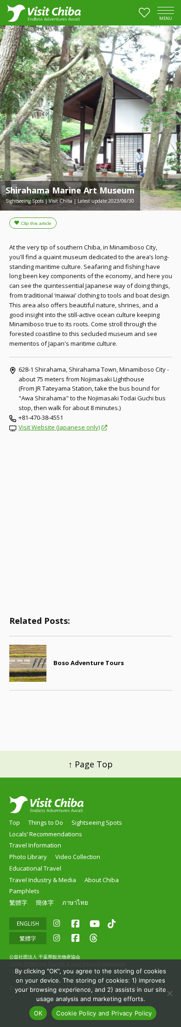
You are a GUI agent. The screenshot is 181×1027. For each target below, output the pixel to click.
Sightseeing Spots (96, 822)
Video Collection (77, 857)
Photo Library (28, 857)
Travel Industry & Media (42, 880)
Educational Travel (35, 868)
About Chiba (101, 880)
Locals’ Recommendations (45, 834)
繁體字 (18, 902)
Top (14, 822)
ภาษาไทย (75, 902)
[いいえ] (169, 993)
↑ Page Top (90, 764)
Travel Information (35, 845)
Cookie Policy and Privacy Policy (104, 1013)
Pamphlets (24, 891)
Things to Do (45, 822)
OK (38, 1013)
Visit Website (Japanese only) (59, 427)
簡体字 (45, 902)
